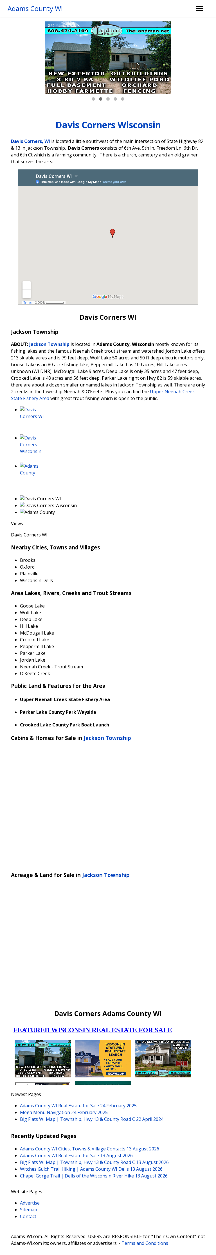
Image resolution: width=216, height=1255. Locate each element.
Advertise (30, 1203)
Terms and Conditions (145, 1243)
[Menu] (199, 8)
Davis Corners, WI (30, 141)
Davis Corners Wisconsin (108, 125)
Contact (28, 1216)
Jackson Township (49, 344)
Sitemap (28, 1210)
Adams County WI (35, 8)
